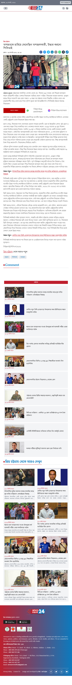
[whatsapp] (59, 52)
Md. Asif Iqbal (42, 672)
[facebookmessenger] (44, 52)
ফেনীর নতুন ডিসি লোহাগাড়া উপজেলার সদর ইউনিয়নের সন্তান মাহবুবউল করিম (39, 235)
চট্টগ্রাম (6, 257)
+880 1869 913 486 (14, 652)
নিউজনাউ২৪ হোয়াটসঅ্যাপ (37, 110)
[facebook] (40, 52)
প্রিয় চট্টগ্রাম (6, 42)
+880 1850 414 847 (14, 660)
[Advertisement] (36, 25)
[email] (55, 52)
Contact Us (16, 672)
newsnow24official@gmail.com (17, 665)
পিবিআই (14, 257)
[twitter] (48, 52)
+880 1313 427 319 (14, 662)
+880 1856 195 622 (14, 650)
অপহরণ (23, 257)
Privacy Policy (7, 672)
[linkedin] (52, 52)
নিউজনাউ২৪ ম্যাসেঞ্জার (59, 110)
